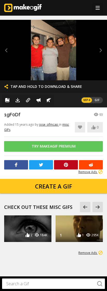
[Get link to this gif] (28, 100)
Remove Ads (88, 172)
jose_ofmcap (49, 124)
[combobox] (53, 283)
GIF (97, 100)
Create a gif (53, 186)
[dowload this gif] (17, 100)
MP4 (86, 100)
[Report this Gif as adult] (38, 100)
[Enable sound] (49, 100)
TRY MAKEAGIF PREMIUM (54, 146)
